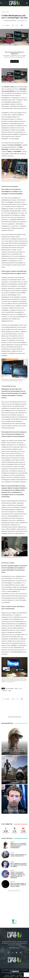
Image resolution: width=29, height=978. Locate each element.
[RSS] (20, 952)
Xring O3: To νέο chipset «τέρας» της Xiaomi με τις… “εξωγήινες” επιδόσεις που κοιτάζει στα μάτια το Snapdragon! (17, 875)
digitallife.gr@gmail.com (14, 948)
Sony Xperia (4, 690)
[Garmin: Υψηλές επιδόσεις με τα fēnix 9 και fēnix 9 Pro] (14, 769)
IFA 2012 (7, 12)
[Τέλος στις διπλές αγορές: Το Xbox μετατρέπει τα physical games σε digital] (5, 884)
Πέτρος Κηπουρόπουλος (10, 20)
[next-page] (5, 817)
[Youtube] (16, 952)
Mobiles (12, 870)
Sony (20, 688)
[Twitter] (12, 952)
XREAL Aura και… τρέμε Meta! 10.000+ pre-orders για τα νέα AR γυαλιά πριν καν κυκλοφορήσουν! (14, 751)
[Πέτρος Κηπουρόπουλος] (2, 21)
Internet (14, 808)
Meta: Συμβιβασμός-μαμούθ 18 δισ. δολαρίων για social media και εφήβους (14, 810)
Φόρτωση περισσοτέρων (14, 890)
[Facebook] (8, 952)
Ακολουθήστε (14, 827)
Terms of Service (15, 973)
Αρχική (2, 12)
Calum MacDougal (9, 688)
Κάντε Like (5, 827)
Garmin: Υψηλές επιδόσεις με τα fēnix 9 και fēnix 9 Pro (14, 781)
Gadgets (14, 747)
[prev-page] (2, 817)
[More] (21, 25)
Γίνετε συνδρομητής (23, 828)
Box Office (12, 881)
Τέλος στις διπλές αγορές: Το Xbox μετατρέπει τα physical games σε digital (18, 885)
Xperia (9, 690)
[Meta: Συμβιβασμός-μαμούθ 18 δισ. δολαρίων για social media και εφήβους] (14, 799)
